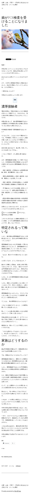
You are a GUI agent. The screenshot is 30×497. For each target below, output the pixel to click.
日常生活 (18, 466)
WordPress (17, 491)
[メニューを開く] (2, 8)
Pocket (14, 59)
